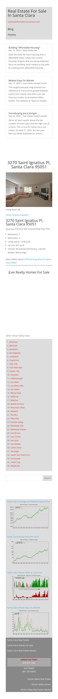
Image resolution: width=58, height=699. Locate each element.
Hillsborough (17, 378)
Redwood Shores (18, 429)
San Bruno (15, 433)
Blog (11, 29)
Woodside (15, 465)
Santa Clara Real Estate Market (21, 650)
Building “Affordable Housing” (24, 47)
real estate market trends (35, 83)
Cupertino (14, 360)
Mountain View (18, 407)
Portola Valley (17, 422)
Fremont (14, 374)
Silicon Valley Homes (41, 684)
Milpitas (14, 400)
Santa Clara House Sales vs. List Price (24, 572)
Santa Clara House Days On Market (23, 607)
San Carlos (16, 436)
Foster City (14, 371)
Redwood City (17, 425)
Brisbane (13, 349)
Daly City (13, 364)
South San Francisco (20, 455)
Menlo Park (16, 393)
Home (12, 35)
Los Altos (15, 382)
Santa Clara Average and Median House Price (28, 501)
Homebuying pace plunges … (24, 113)
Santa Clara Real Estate (18, 640)
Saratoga (15, 451)
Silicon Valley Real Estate (39, 679)
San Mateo (16, 444)
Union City (15, 462)
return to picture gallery (17, 215)
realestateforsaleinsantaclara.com (24, 21)
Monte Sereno (17, 404)
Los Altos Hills (17, 385)
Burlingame (14, 353)
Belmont (13, 345)
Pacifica (14, 414)
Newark (14, 411)
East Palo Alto (15, 367)
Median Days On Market (21, 80)
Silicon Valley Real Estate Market (35, 689)
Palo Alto (15, 418)
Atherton (13, 342)
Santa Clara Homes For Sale (20, 645)
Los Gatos (15, 389)
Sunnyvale (15, 458)
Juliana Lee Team (29, 659)
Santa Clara (16, 447)
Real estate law (30, 50)
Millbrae (14, 396)
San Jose (14, 440)
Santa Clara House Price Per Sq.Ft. (23, 536)
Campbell (13, 356)
